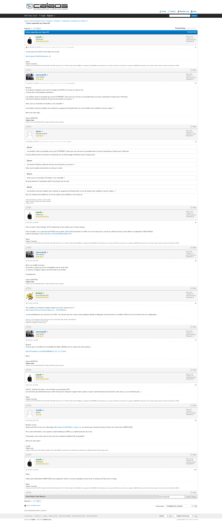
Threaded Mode (192, 32)
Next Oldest (30, 496)
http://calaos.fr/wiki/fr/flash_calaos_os (67, 427)
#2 (195, 83)
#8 (195, 385)
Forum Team (29, 516)
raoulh (72, 47)
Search (172, 11)
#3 (195, 141)
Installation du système (78, 21)
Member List (184, 11)
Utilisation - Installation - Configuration (58, 21)
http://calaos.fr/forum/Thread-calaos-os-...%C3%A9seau (46, 310)
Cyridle (39, 410)
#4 (195, 222)
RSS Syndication (92, 516)
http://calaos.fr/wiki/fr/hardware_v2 (38, 56)
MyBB (33, 519)
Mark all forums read (78, 516)
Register (50, 16)
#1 (195, 47)
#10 (195, 469)
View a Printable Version (33, 505)
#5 (195, 260)
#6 (195, 303)
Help (194, 11)
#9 (195, 420)
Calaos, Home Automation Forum (34, 21)
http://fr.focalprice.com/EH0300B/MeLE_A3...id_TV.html (46, 351)
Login (43, 16)
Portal (164, 11)
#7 (195, 340)
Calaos (45, 516)
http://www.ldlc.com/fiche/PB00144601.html (56, 234)
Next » (38, 28)
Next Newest (40, 496)
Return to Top (53, 516)
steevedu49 (41, 75)
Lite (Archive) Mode (65, 516)
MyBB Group (47, 519)
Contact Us (37, 516)
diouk (38, 131)
